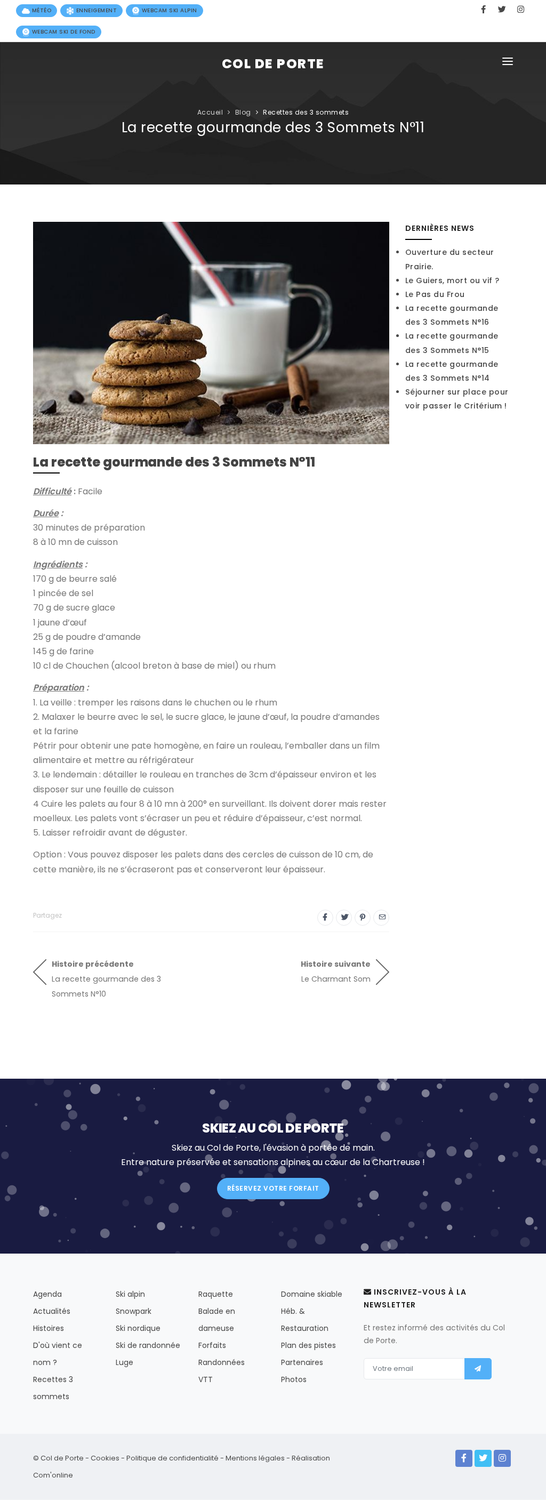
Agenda (47, 1294)
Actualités (51, 1311)
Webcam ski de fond (62, 32)
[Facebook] (463, 1458)
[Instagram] (502, 1458)
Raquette (215, 1294)
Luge (124, 1362)
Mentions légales (255, 1458)
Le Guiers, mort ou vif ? (452, 280)
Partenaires (302, 1362)
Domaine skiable (311, 1294)
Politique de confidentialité (172, 1458)
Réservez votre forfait (273, 1188)
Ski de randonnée (148, 1345)
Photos (294, 1379)
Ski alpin (130, 1294)
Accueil (210, 112)
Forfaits (212, 1345)
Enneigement (95, 10)
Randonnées (221, 1362)
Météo (40, 10)
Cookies (105, 1458)
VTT (205, 1379)
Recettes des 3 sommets (306, 112)
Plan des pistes (308, 1345)
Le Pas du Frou (435, 294)
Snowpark (133, 1311)
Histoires (48, 1328)
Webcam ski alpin (168, 10)
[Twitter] (483, 1458)
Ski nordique (138, 1328)
